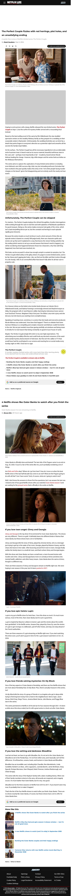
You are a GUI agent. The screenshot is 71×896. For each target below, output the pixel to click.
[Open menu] (4, 3)
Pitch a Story (25, 877)
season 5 (53, 483)
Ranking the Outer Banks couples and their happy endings (27, 362)
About (9, 874)
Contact (38, 874)
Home (7, 389)
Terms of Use (58, 877)
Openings (24, 874)
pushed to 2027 (41, 568)
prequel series (23, 485)
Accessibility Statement (43, 880)
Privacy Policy (40, 877)
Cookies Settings (12, 883)
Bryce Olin (8, 413)
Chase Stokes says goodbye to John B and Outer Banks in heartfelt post (32, 376)
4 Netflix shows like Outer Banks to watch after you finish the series (31, 365)
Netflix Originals (16, 389)
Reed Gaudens (9, 42)
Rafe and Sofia (13, 471)
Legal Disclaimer (26, 880)
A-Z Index (57, 880)
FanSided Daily (12, 877)
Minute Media (11, 888)
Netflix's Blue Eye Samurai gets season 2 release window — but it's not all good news (35, 369)
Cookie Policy (11, 880)
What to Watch (16, 861)
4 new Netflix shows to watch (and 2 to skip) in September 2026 (29, 373)
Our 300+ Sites (59, 874)
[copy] (16, 46)
